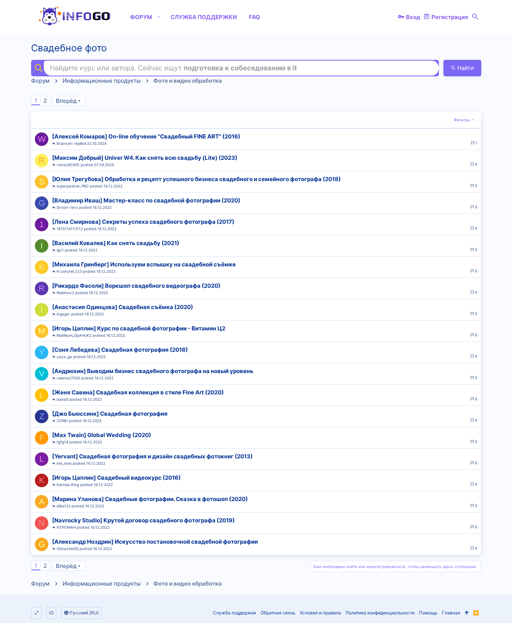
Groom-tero (67, 207)
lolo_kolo (64, 463)
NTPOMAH (66, 527)
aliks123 (63, 506)
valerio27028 (68, 378)
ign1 (60, 250)
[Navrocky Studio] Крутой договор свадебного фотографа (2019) (143, 520)
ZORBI (62, 420)
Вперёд (66, 100)
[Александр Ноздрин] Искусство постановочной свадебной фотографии (155, 541)
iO (51, 613)
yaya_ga (64, 356)
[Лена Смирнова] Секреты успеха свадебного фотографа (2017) (143, 221)
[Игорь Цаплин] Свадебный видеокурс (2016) (116, 477)
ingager (63, 314)
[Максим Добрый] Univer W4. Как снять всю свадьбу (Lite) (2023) (144, 157)
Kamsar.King (68, 484)
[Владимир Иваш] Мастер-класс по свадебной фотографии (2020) (146, 200)
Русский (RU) (84, 613)
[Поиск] (475, 17)
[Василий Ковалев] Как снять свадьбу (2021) (115, 243)
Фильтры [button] (462, 119)
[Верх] (467, 613)
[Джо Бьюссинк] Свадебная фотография (110, 413)
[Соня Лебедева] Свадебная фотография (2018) (120, 349)
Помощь (428, 613)
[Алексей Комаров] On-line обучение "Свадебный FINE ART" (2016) (146, 136)
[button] (159, 16)
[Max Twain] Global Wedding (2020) (101, 435)
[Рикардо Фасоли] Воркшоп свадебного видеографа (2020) (136, 285)
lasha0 (62, 399)
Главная (451, 613)
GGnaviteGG (67, 548)
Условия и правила (320, 613)
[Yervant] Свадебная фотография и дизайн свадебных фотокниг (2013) (152, 456)
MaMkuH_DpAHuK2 (74, 335)
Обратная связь (277, 613)
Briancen (65, 143)
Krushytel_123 (69, 271)
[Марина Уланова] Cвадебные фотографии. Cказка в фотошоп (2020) (150, 499)
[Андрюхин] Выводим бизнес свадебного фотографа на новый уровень (152, 371)
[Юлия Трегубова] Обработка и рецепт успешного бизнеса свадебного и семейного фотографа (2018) (196, 179)
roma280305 (68, 165)
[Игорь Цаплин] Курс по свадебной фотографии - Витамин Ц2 (138, 328)
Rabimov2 (65, 292)
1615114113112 (70, 228)
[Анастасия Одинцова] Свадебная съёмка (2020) (122, 307)
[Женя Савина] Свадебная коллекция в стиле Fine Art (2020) (138, 392)
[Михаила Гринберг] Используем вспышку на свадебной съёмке (144, 264)
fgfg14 (62, 442)
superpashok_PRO (73, 186)
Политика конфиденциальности (380, 613)
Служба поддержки (234, 613)
